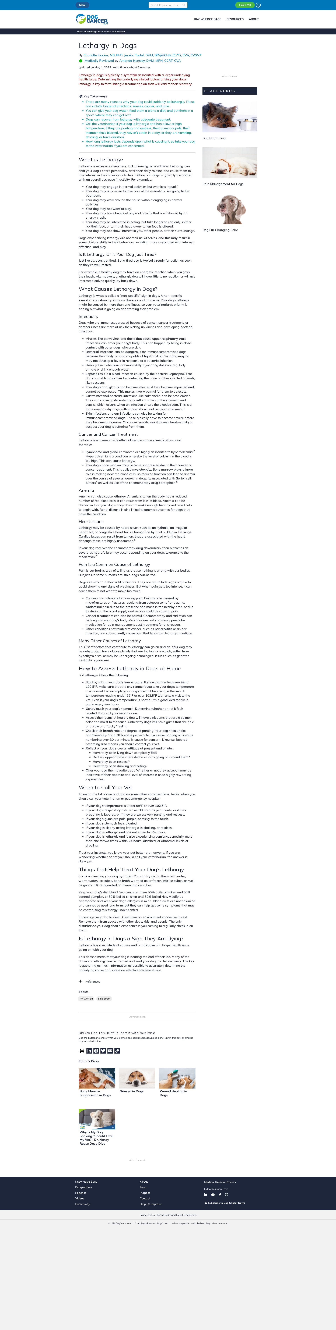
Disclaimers (190, 1215)
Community (82, 1204)
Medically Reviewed (99, 61)
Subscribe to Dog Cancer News (226, 1202)
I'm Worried (86, 998)
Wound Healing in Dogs (173, 1093)
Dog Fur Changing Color (220, 230)
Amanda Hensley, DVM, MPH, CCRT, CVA (150, 61)
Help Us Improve (151, 1204)
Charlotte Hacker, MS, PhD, (103, 55)
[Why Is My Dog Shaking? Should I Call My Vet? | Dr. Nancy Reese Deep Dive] (97, 1119)
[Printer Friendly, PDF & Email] (82, 1051)
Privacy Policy (147, 1215)
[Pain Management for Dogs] (229, 163)
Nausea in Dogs (132, 1091)
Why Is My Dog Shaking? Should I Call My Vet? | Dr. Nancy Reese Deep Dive (96, 1138)
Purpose (145, 1192)
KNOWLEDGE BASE (207, 19)
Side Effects (119, 31)
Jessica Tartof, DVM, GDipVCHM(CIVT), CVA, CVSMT (163, 55)
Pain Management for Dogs (222, 184)
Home (80, 31)
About (144, 1181)
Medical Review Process (220, 1182)
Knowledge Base (86, 1181)
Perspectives (83, 1187)
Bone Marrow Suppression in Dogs (95, 1093)
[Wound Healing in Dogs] (177, 1078)
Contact (145, 1198)
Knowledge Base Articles (98, 31)
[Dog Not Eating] (229, 117)
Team (143, 1187)
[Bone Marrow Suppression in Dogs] (97, 1078)
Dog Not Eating (214, 138)
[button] (137, 982)
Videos (79, 1198)
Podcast (80, 1192)
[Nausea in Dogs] (137, 1078)
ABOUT (254, 19)
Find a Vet (245, 4)
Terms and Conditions (169, 1215)
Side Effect (104, 998)
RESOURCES (235, 19)
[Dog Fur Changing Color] (229, 208)
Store (82, 4)
